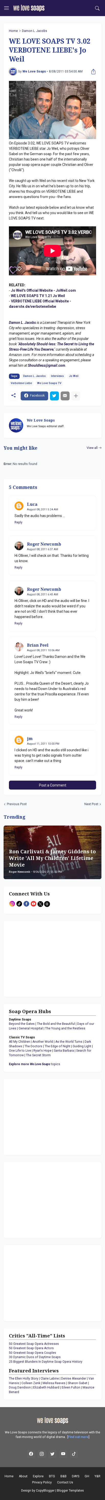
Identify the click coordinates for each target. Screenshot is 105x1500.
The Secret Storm (38, 1055)
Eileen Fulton (71, 1387)
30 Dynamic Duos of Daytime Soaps (35, 1357)
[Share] (92, 72)
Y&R (97, 1476)
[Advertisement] (41, 958)
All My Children (19, 1041)
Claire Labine (50, 1378)
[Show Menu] (6, 8)
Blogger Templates (70, 1490)
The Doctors (33, 1046)
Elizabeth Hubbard (46, 1387)
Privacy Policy (42, 1482)
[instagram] (42, 1454)
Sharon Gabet (77, 1383)
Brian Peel (37, 645)
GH (87, 1476)
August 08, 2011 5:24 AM (42, 509)
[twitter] (52, 1454)
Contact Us (65, 1482)
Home (13, 31)
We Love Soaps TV (49, 383)
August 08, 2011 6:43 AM (42, 594)
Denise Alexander (73, 1378)
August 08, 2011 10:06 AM (43, 650)
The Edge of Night (57, 1046)
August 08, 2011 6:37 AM (42, 549)
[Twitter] (54, 395)
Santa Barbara (64, 1050)
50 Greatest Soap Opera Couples (32, 1353)
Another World (42, 1041)
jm (30, 738)
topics (34, 1064)
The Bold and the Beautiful (56, 1024)
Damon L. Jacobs (34, 31)
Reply (18, 522)
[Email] (65, 395)
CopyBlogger (45, 1490)
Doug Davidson (20, 1387)
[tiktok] (74, 1454)
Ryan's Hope (42, 1050)
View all (92, 448)
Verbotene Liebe (21, 383)
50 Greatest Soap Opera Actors (31, 1348)
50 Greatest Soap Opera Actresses (34, 1344)
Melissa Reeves (54, 1383)
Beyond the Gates (22, 1024)
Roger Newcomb (44, 544)
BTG (52, 1476)
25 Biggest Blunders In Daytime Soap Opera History (45, 1361)
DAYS (75, 1476)
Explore (38, 1476)
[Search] (98, 8)
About (23, 1476)
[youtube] (63, 1454)
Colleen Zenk (30, 1383)
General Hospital (31, 1028)
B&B (63, 1476)
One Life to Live (20, 1050)
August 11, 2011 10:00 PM (43, 743)
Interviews (57, 376)
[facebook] (31, 1454)
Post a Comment (52, 785)
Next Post (91, 804)
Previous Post (17, 804)
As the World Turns (68, 1041)
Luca (32, 504)
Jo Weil (73, 376)
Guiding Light (82, 1046)
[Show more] (75, 395)
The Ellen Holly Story (23, 1378)
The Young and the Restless (65, 1028)
